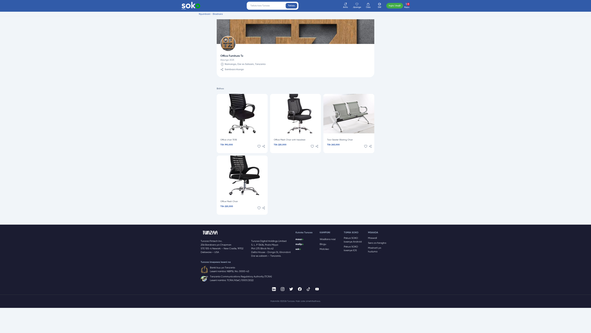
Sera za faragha (377, 243)
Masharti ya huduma (374, 250)
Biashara (218, 14)
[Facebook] (300, 289)
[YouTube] (317, 289)
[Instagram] (282, 289)
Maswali (372, 238)
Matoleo (324, 249)
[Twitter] (291, 289)
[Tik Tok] (308, 289)
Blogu (323, 244)
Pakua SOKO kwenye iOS (351, 249)
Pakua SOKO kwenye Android (353, 240)
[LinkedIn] (274, 289)
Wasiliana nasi (328, 239)
